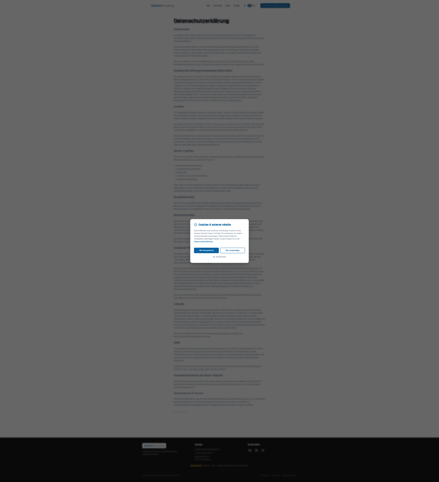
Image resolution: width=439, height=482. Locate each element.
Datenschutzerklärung (203, 241)
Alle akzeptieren (206, 250)
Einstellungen (221, 257)
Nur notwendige (233, 250)
